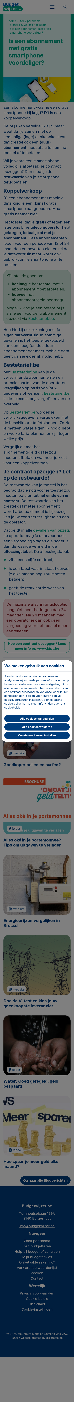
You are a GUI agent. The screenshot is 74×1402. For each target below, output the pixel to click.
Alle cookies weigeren (37, 727)
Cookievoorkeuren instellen (37, 735)
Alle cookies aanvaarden (37, 718)
